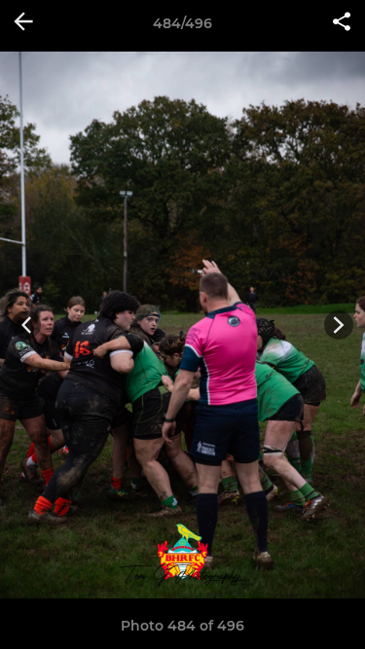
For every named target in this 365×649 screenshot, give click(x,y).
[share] (341, 23)
